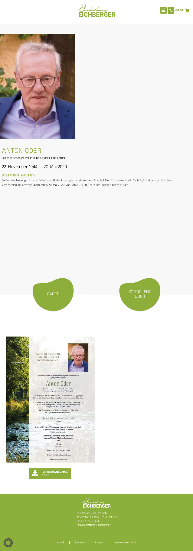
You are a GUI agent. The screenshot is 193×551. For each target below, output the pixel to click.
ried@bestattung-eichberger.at (94, 525)
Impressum (101, 543)
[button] (8, 542)
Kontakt (61, 543)
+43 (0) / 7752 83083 (88, 521)
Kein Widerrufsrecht (125, 543)
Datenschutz (80, 543)
